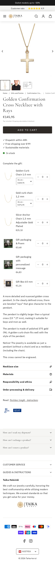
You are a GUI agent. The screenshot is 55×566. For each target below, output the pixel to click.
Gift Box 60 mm (24, 281)
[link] (43, 16)
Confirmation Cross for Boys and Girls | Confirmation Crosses (34, 93)
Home (5, 93)
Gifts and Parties (17, 93)
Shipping (15, 121)
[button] (4, 16)
